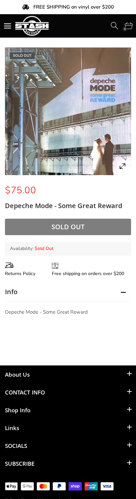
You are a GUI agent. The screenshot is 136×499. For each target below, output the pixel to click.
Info (11, 291)
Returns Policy (20, 273)
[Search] (115, 25)
